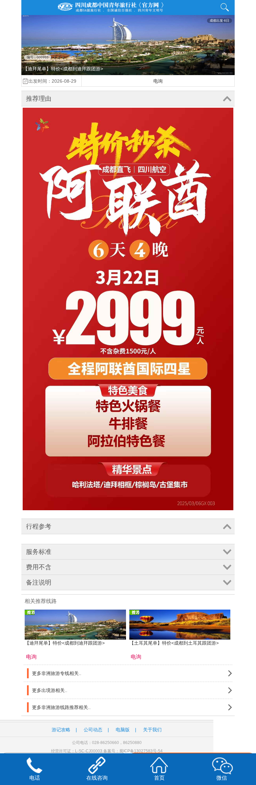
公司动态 (93, 729)
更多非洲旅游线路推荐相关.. (61, 707)
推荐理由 (38, 98)
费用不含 (38, 567)
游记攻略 (61, 729)
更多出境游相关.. (49, 690)
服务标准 (38, 551)
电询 (158, 81)
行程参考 (38, 526)
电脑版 (123, 729)
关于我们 (152, 729)
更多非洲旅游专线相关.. (56, 673)
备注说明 (38, 582)
